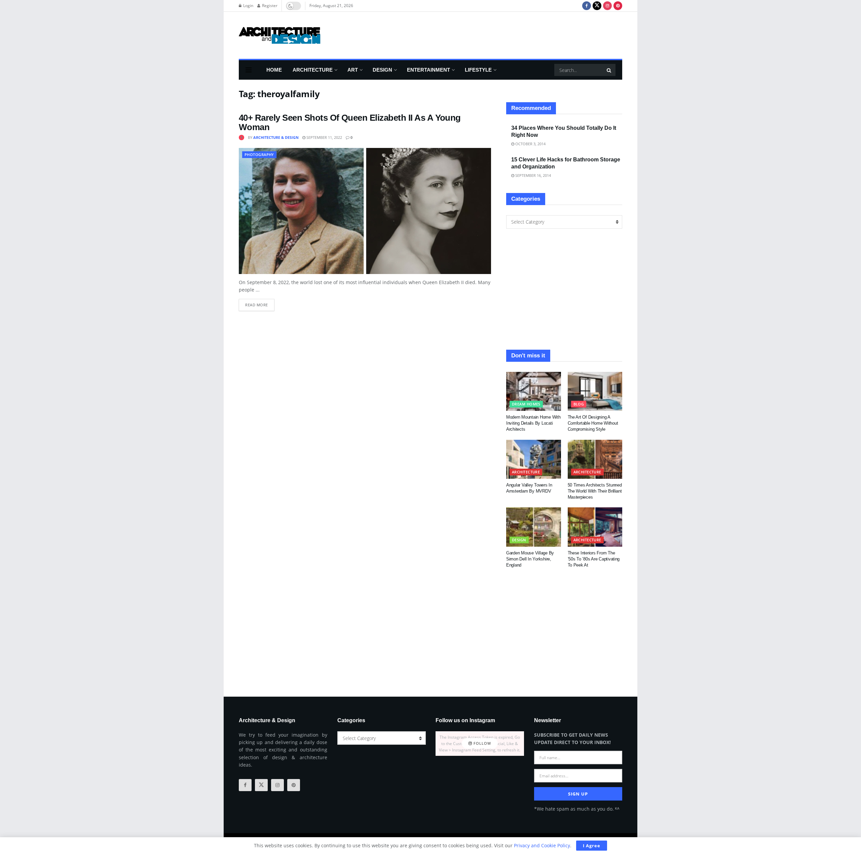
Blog (578, 403)
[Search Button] (609, 70)
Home (274, 70)
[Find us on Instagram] (607, 5)
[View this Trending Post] (241, 137)
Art (352, 70)
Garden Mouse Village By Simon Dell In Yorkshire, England (530, 559)
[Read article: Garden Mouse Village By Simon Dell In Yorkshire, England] (533, 526)
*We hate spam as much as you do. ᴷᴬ (576, 809)
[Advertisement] (499, 34)
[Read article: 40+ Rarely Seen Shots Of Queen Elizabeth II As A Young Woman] (365, 211)
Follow (481, 743)
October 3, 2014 (530, 143)
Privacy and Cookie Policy (542, 845)
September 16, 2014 (532, 175)
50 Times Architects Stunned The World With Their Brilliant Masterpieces (595, 491)
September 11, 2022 (323, 137)
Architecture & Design (276, 137)
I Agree (591, 846)
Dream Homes (526, 403)
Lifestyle (478, 70)
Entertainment (428, 70)
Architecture (313, 70)
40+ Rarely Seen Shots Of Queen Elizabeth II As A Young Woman (350, 122)
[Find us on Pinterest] (617, 5)
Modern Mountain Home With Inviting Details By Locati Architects (533, 423)
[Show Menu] (249, 70)
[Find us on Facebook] (586, 5)
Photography (259, 154)
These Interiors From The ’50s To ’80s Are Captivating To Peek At (594, 559)
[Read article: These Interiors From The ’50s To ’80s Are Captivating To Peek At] (595, 526)
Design (382, 70)
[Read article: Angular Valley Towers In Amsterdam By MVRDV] (533, 459)
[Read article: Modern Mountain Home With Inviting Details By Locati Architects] (533, 391)
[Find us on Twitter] (597, 5)
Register (269, 5)
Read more (259, 303)
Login (247, 5)
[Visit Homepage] (280, 35)
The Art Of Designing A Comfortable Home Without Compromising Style (593, 423)
